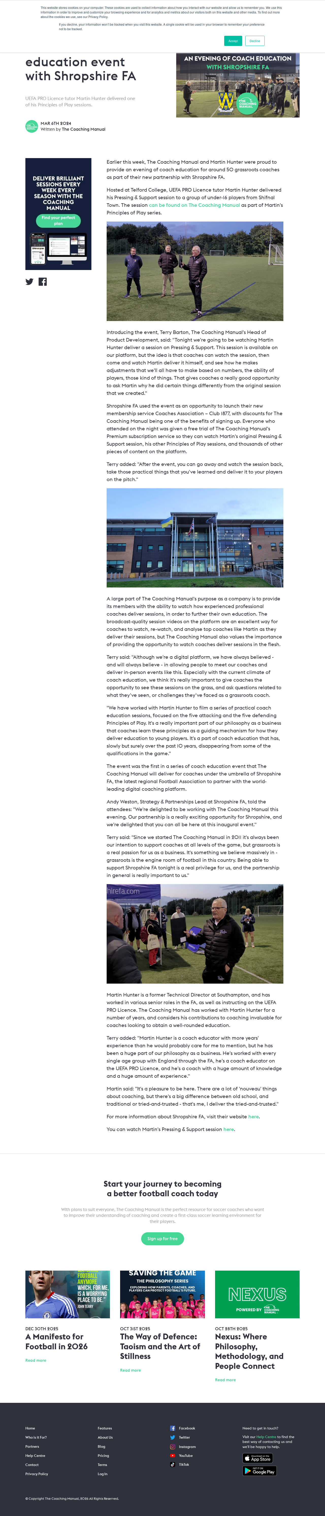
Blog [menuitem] (101, 1446)
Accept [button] (233, 41)
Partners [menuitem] (32, 1446)
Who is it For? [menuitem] (36, 1437)
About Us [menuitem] (105, 1437)
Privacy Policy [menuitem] (36, 1474)
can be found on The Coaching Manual (194, 205)
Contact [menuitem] (32, 1464)
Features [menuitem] (105, 1428)
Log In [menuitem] (102, 1474)
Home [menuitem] (30, 1428)
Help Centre (266, 1437)
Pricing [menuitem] (103, 1455)
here (253, 1116)
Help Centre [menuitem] (35, 1455)
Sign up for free (163, 1238)
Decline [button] (255, 41)
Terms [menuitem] (102, 1464)
